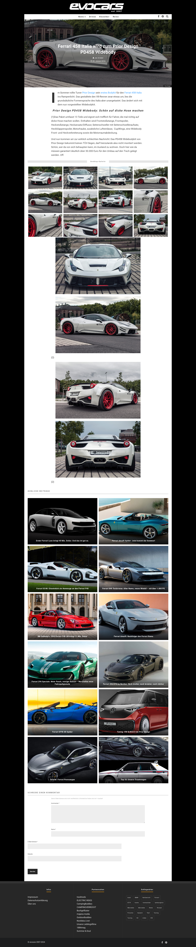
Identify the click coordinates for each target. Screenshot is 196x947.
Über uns (32, 904)
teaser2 (140, 913)
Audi (129, 897)
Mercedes (130, 908)
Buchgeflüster (83, 910)
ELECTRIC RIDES (84, 900)
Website (30, 854)
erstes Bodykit (108, 92)
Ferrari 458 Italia (133, 92)
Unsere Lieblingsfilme (86, 924)
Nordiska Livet (83, 921)
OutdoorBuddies (84, 917)
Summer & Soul (84, 931)
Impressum (33, 897)
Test (148, 913)
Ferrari (156, 897)
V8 (137, 918)
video (144, 918)
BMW (136, 897)
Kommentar (55, 803)
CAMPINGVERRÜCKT (86, 907)
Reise (116, 17)
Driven (92, 17)
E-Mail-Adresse (33, 842)
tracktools (81, 897)
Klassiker (104, 17)
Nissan (159, 908)
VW (151, 918)
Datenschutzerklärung (38, 900)
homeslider (147, 902)
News (81, 17)
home (137, 902)
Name (53, 829)
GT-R (129, 902)
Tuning (156, 913)
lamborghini (159, 902)
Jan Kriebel (98, 58)
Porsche (130, 913)
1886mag (81, 927)
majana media (83, 914)
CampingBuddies (84, 904)
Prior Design (88, 92)
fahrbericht (146, 897)
